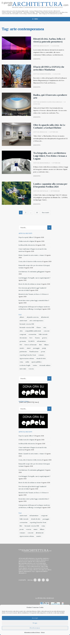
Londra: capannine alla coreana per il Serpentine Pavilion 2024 (50, 185)
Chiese (38, 327)
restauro (41, 355)
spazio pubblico (36, 362)
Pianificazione (34, 351)
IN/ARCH (31, 341)
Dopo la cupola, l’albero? (26, 237)
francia (37, 338)
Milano (46, 345)
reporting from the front (28, 355)
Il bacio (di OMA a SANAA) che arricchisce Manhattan (48, 68)
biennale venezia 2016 (27, 324)
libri (40, 345)
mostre (22, 348)
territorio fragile (25, 365)
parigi (44, 348)
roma (21, 362)
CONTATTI (22, 580)
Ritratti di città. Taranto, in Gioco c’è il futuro (33, 294)
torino (35, 365)
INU (21, 345)
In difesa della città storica (27, 245)
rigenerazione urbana (27, 358)
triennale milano (44, 365)
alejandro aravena (33, 317)
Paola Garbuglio (57, 102)
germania (23, 341)
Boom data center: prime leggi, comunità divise (33, 300)
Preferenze (35, 628)
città (21, 331)
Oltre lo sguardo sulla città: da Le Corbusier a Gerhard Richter (49, 126)
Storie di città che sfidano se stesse (30, 284)
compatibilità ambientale (33, 331)
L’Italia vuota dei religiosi (26, 241)
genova (44, 338)
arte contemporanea (36, 320)
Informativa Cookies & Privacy (32, 632)
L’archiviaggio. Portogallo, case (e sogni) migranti (34, 278)
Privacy (43, 632)
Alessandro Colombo (46, 102)
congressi (23, 334)
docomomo (23, 338)
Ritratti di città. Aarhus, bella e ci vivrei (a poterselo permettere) (49, 40)
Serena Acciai (43, 132)
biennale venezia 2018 (27, 327)
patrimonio (23, 351)
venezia (31, 369)
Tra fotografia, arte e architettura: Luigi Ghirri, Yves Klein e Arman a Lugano (50, 156)
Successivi (45, 212)
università (23, 369)
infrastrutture (41, 341)
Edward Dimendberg (45, 74)
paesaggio (36, 348)
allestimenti (45, 317)
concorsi (46, 331)
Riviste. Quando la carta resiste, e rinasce (31, 255)
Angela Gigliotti (44, 45)
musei (29, 348)
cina (44, 327)
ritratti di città (41, 358)
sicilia (27, 362)
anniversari (23, 320)
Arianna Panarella (45, 162)
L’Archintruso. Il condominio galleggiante (32, 271)
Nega (35, 623)
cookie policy (43, 611)
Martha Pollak (44, 191)
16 (37, 212)
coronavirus (32, 334)
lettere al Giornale (31, 345)
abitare (22, 317)
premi (43, 351)
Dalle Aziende (43, 334)
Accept (35, 618)
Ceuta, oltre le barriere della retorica (30, 261)
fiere (31, 338)
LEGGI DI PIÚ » (37, 59)
